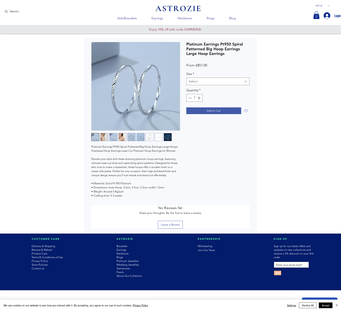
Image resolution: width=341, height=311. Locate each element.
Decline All (308, 305)
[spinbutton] (194, 98)
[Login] (326, 15)
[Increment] (199, 98)
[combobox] (217, 81)
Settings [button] (291, 305)
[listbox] (322, 5)
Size (190, 74)
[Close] (337, 305)
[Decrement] (189, 98)
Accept (325, 305)
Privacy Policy (140, 305)
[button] (322, 5)
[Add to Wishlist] (246, 110)
